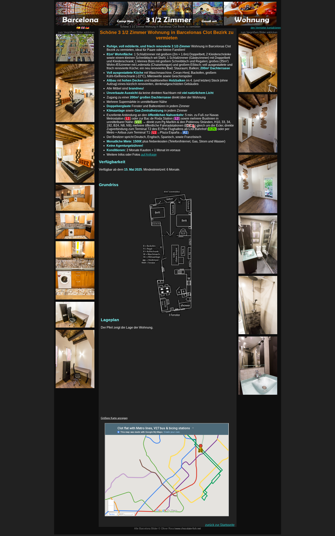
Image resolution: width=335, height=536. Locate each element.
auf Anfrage (149, 154)
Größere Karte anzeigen (114, 418)
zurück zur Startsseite (220, 524)
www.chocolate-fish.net (188, 528)
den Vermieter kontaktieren (266, 27)
